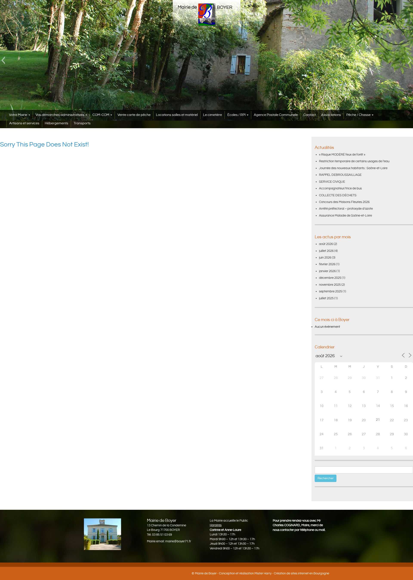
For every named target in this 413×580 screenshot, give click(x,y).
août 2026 (326, 244)
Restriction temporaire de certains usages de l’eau (354, 161)
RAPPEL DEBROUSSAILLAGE (340, 174)
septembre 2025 (330, 291)
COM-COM (101, 115)
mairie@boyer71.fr (178, 541)
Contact (309, 115)
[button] (3, 60)
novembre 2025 (330, 284)
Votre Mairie (18, 115)
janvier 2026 (327, 271)
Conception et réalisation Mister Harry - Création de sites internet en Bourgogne (274, 573)
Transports (82, 123)
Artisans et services (24, 123)
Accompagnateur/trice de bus (340, 188)
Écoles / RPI (236, 115)
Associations (331, 115)
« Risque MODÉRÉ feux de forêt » (342, 154)
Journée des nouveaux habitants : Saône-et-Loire (353, 168)
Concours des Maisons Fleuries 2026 (344, 202)
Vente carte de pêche (134, 115)
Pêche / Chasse (358, 115)
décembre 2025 (330, 277)
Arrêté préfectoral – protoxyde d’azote (346, 208)
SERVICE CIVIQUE (332, 181)
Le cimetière (212, 115)
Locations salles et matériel (177, 115)
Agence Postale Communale (276, 115)
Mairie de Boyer (206, 573)
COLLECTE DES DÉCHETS (337, 195)
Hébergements (56, 123)
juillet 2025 (326, 298)
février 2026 (327, 264)
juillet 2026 (326, 251)
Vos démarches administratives (60, 115)
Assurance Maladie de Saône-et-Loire (345, 215)
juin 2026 (325, 257)
